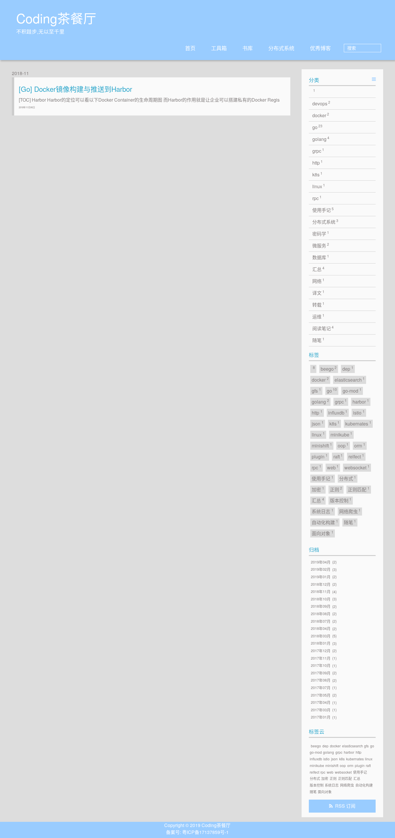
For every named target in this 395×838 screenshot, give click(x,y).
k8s (317, 174)
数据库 (320, 257)
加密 (318, 489)
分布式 (347, 478)
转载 (318, 304)
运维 (318, 316)
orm (359, 445)
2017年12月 (321, 650)
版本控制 (341, 500)
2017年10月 (321, 665)
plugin (320, 456)
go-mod (352, 390)
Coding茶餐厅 (56, 18)
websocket (357, 467)
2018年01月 (321, 643)
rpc (317, 197)
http (317, 162)
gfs (316, 390)
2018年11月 (321, 591)
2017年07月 (321, 687)
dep (347, 368)
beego (329, 368)
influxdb (338, 412)
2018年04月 (321, 628)
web (333, 467)
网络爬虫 (350, 511)
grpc (318, 150)
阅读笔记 (323, 328)
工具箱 (219, 48)
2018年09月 (321, 606)
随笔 (318, 340)
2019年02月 (321, 569)
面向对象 (322, 533)
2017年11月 (321, 658)
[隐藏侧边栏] (374, 79)
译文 (318, 292)
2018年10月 (321, 599)
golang (321, 138)
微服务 (320, 245)
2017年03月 (321, 709)
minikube (341, 434)
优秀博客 (320, 48)
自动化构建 (325, 522)
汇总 (318, 269)
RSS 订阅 (345, 805)
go (317, 126)
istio (359, 412)
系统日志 (322, 511)
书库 (247, 48)
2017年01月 (321, 717)
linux (318, 186)
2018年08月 (321, 613)
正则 (336, 489)
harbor (360, 401)
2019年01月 (321, 576)
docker (320, 115)
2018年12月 (321, 584)
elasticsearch (350, 379)
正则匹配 (359, 489)
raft (338, 456)
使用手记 (323, 209)
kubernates (358, 423)
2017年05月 (321, 695)
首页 (190, 48)
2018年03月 (321, 636)
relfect (356, 456)
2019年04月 (321, 562)
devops (321, 103)
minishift (322, 445)
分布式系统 (281, 48)
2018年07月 (321, 621)
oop (343, 445)
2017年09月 (321, 672)
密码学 (320, 233)
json (318, 423)
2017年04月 (321, 702)
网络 (318, 280)
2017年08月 (321, 680)
